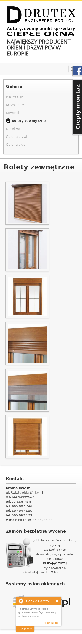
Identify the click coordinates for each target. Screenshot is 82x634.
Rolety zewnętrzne (29, 121)
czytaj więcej (25, 628)
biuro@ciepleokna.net (36, 520)
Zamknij (57, 601)
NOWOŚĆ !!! (16, 105)
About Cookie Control (20, 601)
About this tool (51, 623)
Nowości (12, 113)
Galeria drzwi (16, 136)
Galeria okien (17, 144)
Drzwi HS (13, 128)
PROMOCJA (14, 97)
